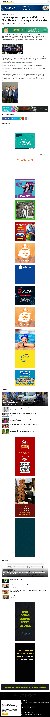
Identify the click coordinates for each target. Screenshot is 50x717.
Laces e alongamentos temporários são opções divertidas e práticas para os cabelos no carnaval (28, 419)
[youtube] (22, 707)
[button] (1, 2)
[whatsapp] (31, 707)
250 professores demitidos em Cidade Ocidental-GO (23, 413)
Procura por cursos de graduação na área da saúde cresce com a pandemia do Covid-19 (28, 408)
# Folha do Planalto (13, 14)
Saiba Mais (4, 711)
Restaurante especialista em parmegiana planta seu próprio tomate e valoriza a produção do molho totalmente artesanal (27, 430)
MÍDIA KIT (36, 714)
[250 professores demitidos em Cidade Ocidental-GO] (5, 415)
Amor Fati (12, 595)
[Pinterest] (23, 118)
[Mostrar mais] (28, 118)
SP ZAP (41, 714)
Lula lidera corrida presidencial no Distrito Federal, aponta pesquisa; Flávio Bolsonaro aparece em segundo (24, 573)
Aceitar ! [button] (5, 713)
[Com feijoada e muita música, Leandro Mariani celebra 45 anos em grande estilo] (5, 586)
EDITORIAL (30, 714)
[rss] (33, 707)
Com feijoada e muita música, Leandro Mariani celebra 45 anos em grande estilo (28, 585)
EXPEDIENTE (24, 714)
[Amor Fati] (5, 597)
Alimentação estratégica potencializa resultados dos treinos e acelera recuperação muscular (28, 591)
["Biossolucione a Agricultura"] (5, 581)
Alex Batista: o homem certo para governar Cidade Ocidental (25, 424)
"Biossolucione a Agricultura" (17, 579)
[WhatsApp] (20, 118)
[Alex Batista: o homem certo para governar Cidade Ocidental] (5, 426)
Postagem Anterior (6, 154)
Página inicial (5, 14)
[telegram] (28, 707)
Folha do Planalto (29, 712)
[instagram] (25, 707)
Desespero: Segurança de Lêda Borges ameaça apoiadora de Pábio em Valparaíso (24, 402)
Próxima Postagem (44, 154)
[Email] (26, 118)
